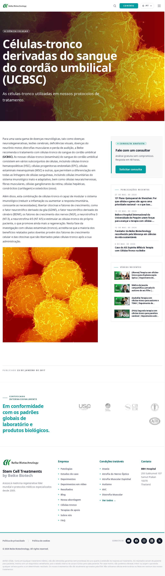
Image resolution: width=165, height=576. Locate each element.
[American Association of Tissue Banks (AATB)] (155, 421)
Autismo (107, 484)
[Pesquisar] (115, 6)
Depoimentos (68, 479)
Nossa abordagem (71, 499)
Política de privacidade (14, 541)
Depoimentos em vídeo (74, 484)
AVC (104, 489)
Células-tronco (69, 504)
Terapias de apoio (70, 510)
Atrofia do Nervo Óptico (115, 473)
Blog (63, 494)
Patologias (66, 468)
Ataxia (105, 468)
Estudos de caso (69, 473)
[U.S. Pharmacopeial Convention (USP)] (85, 407)
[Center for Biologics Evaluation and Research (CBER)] (155, 407)
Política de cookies (41, 541)
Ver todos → (109, 500)
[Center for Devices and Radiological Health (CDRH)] (132, 407)
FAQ (63, 520)
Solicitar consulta (130, 169)
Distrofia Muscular (112, 494)
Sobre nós (66, 515)
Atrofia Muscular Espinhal (116, 479)
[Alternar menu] (159, 6)
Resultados (67, 489)
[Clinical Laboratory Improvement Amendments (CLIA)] (108, 407)
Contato (128, 5)
